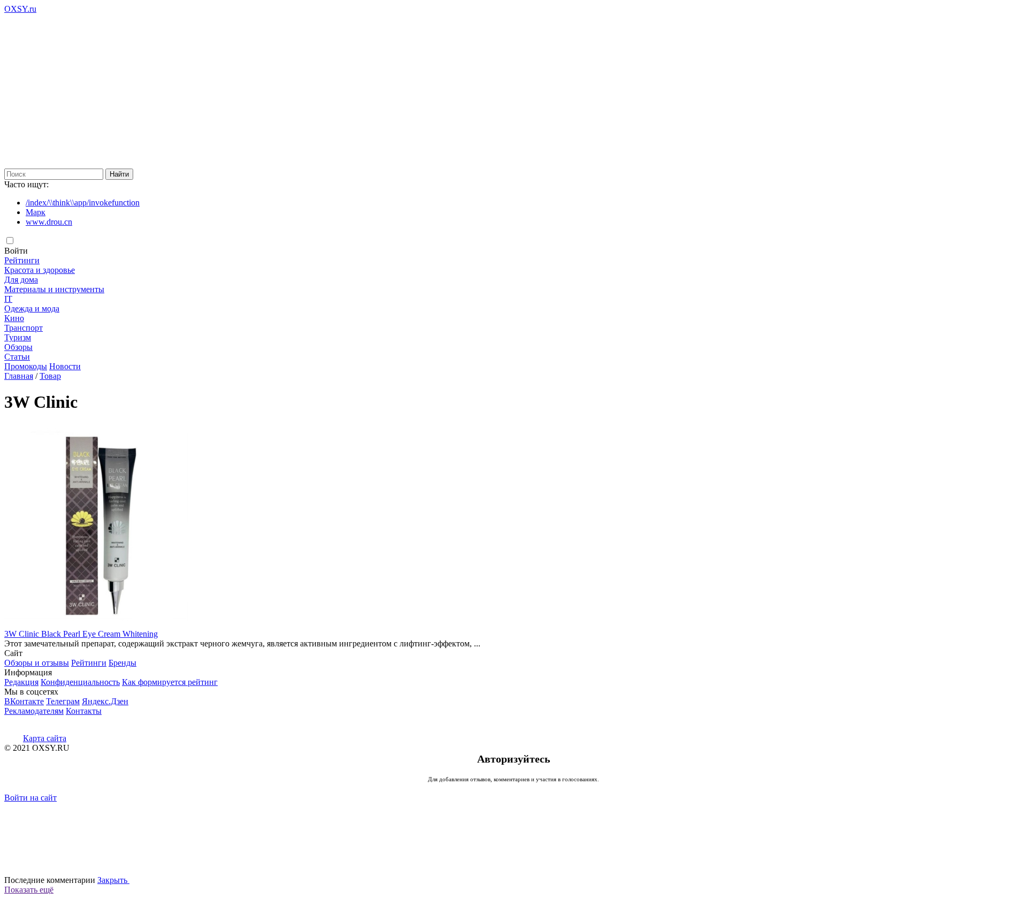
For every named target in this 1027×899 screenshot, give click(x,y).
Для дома (21, 279)
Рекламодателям (34, 710)
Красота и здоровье (39, 270)
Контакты (84, 710)
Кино (14, 318)
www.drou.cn (49, 221)
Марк (35, 212)
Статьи (17, 356)
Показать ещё (28, 889)
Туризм (17, 337)
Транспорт (23, 327)
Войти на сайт (30, 797)
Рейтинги (22, 260)
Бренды (122, 662)
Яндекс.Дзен (105, 701)
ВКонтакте (24, 701)
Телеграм (63, 701)
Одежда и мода (31, 308)
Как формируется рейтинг (170, 682)
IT (8, 298)
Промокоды (25, 366)
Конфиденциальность (80, 682)
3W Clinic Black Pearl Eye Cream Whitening (81, 633)
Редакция (21, 682)
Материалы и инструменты (54, 289)
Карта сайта (44, 738)
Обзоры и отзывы (36, 662)
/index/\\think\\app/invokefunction (83, 202)
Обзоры (18, 347)
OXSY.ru (20, 8)
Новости (65, 366)
